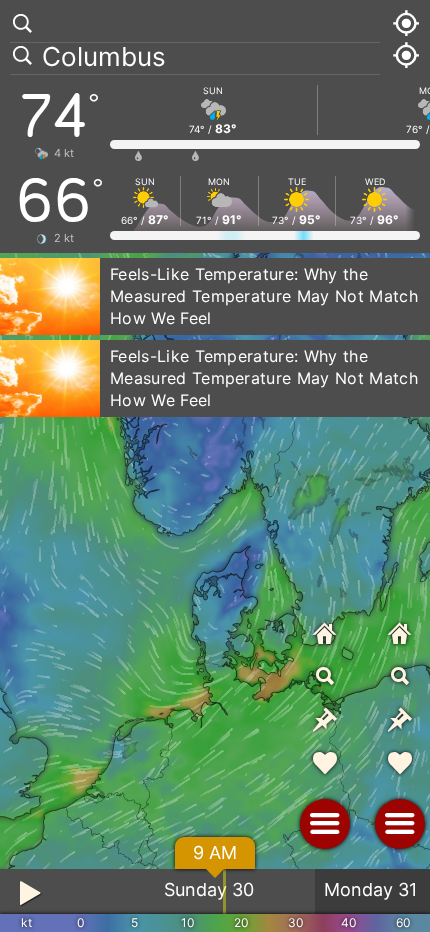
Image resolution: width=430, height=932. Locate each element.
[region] (215, 466)
